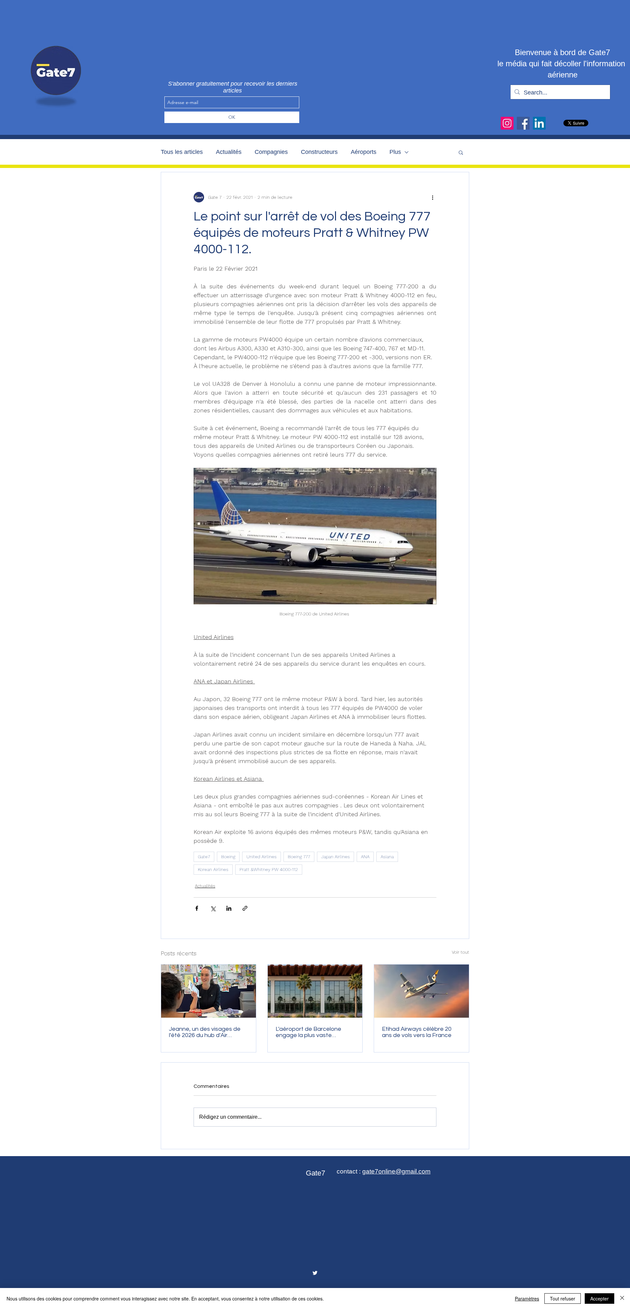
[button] (461, 152)
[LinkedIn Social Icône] (539, 123)
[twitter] (315, 1273)
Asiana (387, 856)
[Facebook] (523, 123)
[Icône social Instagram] (507, 123)
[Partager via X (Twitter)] (213, 908)
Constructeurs (319, 152)
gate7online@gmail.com (396, 1171)
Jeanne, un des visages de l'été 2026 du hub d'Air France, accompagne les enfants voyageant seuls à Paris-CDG (205, 1032)
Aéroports (363, 152)
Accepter (599, 1298)
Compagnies (271, 152)
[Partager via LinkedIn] (229, 908)
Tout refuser (562, 1298)
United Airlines (261, 856)
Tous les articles (182, 152)
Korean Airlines (213, 869)
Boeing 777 (299, 856)
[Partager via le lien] (245, 908)
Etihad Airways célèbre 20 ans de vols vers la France (417, 1032)
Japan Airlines (335, 856)
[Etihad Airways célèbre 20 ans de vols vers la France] (421, 991)
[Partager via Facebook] (197, 908)
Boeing (228, 856)
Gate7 (204, 856)
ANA (365, 856)
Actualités (229, 152)
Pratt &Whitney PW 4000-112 (269, 869)
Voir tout (460, 952)
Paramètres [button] (527, 1298)
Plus (395, 152)
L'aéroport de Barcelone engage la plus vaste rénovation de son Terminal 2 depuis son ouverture (314, 1032)
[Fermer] (622, 1298)
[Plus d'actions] (432, 197)
